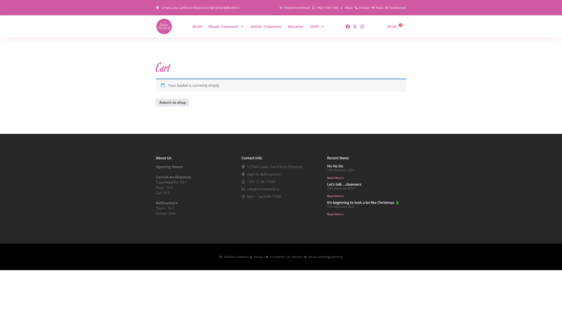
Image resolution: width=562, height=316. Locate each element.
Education (295, 26)
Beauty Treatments (223, 26)
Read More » (335, 178)
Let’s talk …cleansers (344, 184)
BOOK (197, 26)
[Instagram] (362, 26)
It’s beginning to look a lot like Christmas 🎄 (363, 202)
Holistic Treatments (266, 26)
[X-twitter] (355, 26)
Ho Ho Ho (335, 166)
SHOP (314, 26)
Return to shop (172, 102)
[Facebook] (348, 26)
